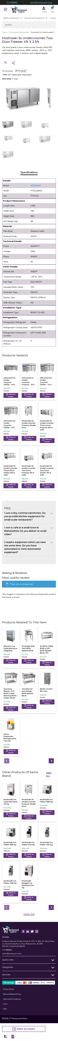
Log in (44, 12)
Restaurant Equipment (35, 18)
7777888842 (12, 2)
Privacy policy (8, 989)
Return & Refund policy (12, 994)
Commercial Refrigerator (19, 32)
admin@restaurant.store (41, 2)
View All (49, 774)
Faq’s (5, 1004)
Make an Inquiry (11, 395)
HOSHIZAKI (36, 185)
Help (5, 1009)
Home (4, 32)
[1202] (5, 1036)
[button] (5, 9)
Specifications (29, 172)
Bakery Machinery (11, 18)
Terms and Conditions (12, 999)
